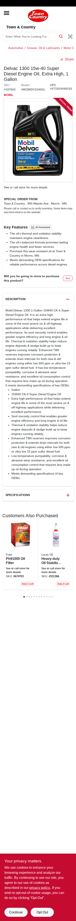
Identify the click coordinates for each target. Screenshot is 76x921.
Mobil (9, 95)
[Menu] (6, 13)
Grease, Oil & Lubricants (43, 48)
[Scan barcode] (70, 36)
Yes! (67, 278)
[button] (38, 299)
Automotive (15, 48)
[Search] (61, 36)
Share (69, 59)
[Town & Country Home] (38, 15)
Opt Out (42, 912)
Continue (16, 912)
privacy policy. (39, 888)
